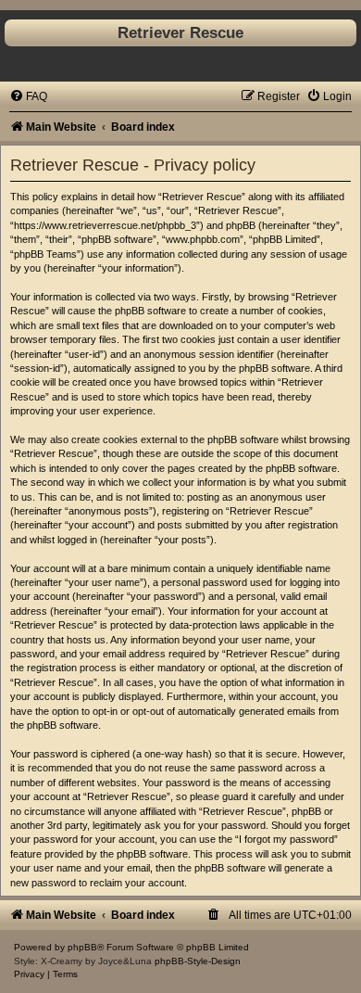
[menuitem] (28, 96)
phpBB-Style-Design (198, 961)
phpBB (82, 947)
